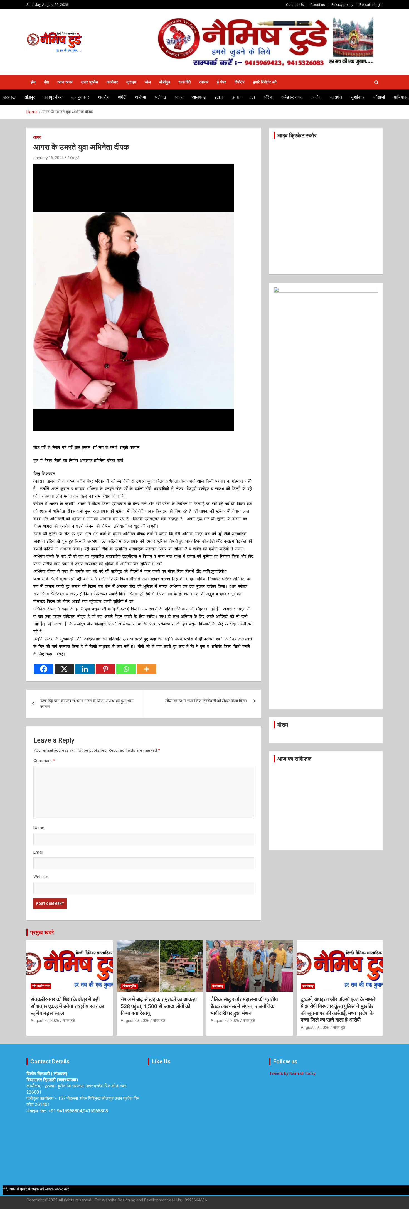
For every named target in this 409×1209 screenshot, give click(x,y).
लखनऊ (9, 97)
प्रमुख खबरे (42, 932)
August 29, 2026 (45, 1020)
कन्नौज (316, 97)
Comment (44, 760)
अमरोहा (103, 97)
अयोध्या (140, 97)
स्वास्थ (203, 82)
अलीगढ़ (160, 97)
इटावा (219, 97)
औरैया (268, 97)
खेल (148, 82)
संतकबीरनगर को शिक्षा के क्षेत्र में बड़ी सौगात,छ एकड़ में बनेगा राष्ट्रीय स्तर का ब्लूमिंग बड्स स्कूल (67, 1006)
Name (38, 827)
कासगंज (336, 97)
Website (40, 876)
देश (46, 82)
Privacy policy (342, 5)
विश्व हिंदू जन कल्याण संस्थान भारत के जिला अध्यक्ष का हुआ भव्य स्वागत (86, 703)
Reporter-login (371, 5)
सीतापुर (29, 97)
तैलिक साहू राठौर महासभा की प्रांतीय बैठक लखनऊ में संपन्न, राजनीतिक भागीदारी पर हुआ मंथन (244, 1006)
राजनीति (184, 82)
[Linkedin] (85, 669)
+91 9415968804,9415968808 (78, 1111)
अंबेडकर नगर (291, 97)
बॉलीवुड (164, 82)
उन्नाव (236, 97)
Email (38, 852)
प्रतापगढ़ (217, 986)
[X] (64, 669)
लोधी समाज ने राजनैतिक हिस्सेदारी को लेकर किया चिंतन (206, 700)
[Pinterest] (105, 669)
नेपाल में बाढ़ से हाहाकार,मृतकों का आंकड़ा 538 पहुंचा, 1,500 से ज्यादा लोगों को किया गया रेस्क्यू (159, 1006)
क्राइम (131, 82)
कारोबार (112, 82)
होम (33, 82)
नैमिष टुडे (73, 158)
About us (317, 5)
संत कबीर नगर (41, 986)
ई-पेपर (221, 82)
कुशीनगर (357, 97)
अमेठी (122, 97)
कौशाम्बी (379, 97)
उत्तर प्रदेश (89, 82)
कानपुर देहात (53, 97)
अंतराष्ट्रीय (129, 986)
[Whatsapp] (126, 669)
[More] (146, 669)
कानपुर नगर (80, 97)
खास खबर (65, 82)
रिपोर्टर (240, 82)
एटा (252, 97)
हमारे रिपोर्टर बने (265, 82)
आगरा (179, 97)
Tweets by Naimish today (292, 1073)
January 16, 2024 (48, 158)
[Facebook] (43, 669)
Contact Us (295, 5)
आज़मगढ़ (199, 97)
